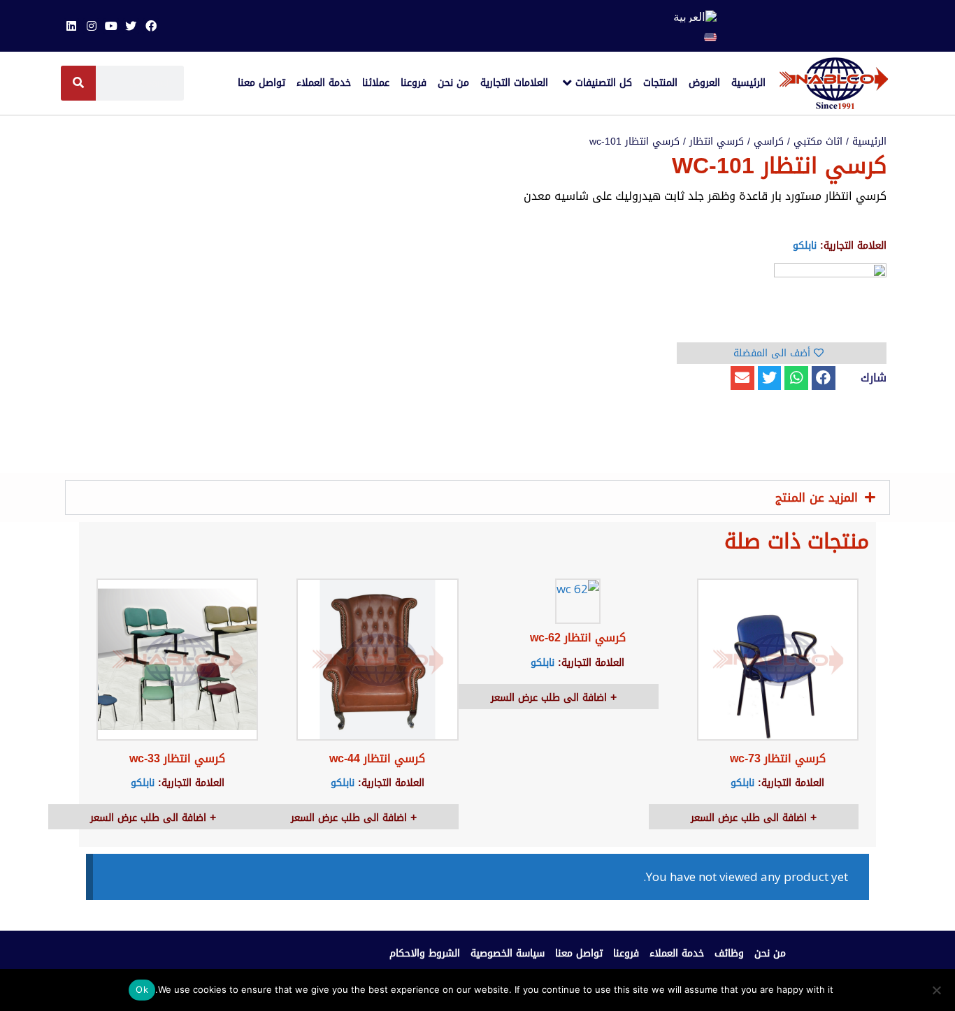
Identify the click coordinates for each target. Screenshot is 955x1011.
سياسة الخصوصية (508, 953)
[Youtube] (111, 26)
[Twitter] (130, 26)
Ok (142, 989)
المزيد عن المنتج (816, 497)
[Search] (78, 83)
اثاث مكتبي (818, 141)
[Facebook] (151, 26)
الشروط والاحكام (424, 953)
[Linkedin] (71, 26)
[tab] (477, 497)
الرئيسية (869, 141)
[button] (823, 378)
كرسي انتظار (716, 141)
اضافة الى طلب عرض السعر (750, 817)
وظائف (729, 953)
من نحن (770, 953)
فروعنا (626, 953)
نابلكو (805, 245)
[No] (938, 990)
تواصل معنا (579, 953)
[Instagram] (91, 26)
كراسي (769, 141)
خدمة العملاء (676, 953)
